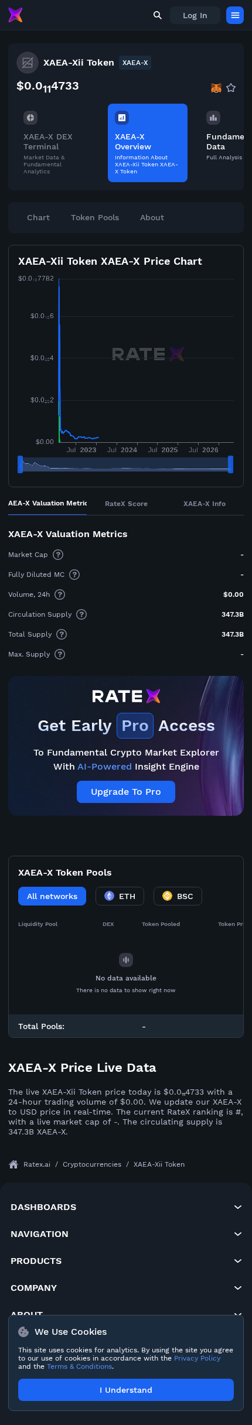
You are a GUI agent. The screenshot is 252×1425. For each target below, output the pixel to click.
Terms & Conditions (79, 1366)
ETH (127, 896)
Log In (195, 15)
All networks (52, 896)
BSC (185, 896)
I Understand (126, 1390)
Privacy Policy (197, 1358)
